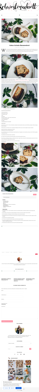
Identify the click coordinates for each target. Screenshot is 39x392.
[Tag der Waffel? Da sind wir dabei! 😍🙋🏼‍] (12, 379)
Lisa (19, 262)
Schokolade (20, 252)
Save (36, 254)
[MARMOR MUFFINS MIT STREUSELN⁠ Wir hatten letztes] (27, 364)
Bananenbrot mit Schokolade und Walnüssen (22, 80)
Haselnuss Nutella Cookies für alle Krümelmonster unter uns (19, 279)
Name (2, 290)
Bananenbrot (7, 252)
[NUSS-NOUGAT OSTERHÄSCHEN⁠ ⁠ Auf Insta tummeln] (27, 371)
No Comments (22, 47)
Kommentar (3, 306)
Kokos (11, 252)
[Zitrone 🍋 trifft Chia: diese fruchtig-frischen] (12, 364)
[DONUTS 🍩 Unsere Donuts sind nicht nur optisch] (12, 371)
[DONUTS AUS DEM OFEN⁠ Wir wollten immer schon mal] (19, 371)
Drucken (35, 194)
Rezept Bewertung (4, 303)
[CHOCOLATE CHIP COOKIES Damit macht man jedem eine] (19, 364)
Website (2, 299)
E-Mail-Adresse (3, 294)
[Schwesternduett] (19, 7)
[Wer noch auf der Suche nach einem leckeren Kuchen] (19, 379)
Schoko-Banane (15, 252)
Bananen (3, 252)
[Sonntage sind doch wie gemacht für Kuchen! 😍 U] (27, 379)
